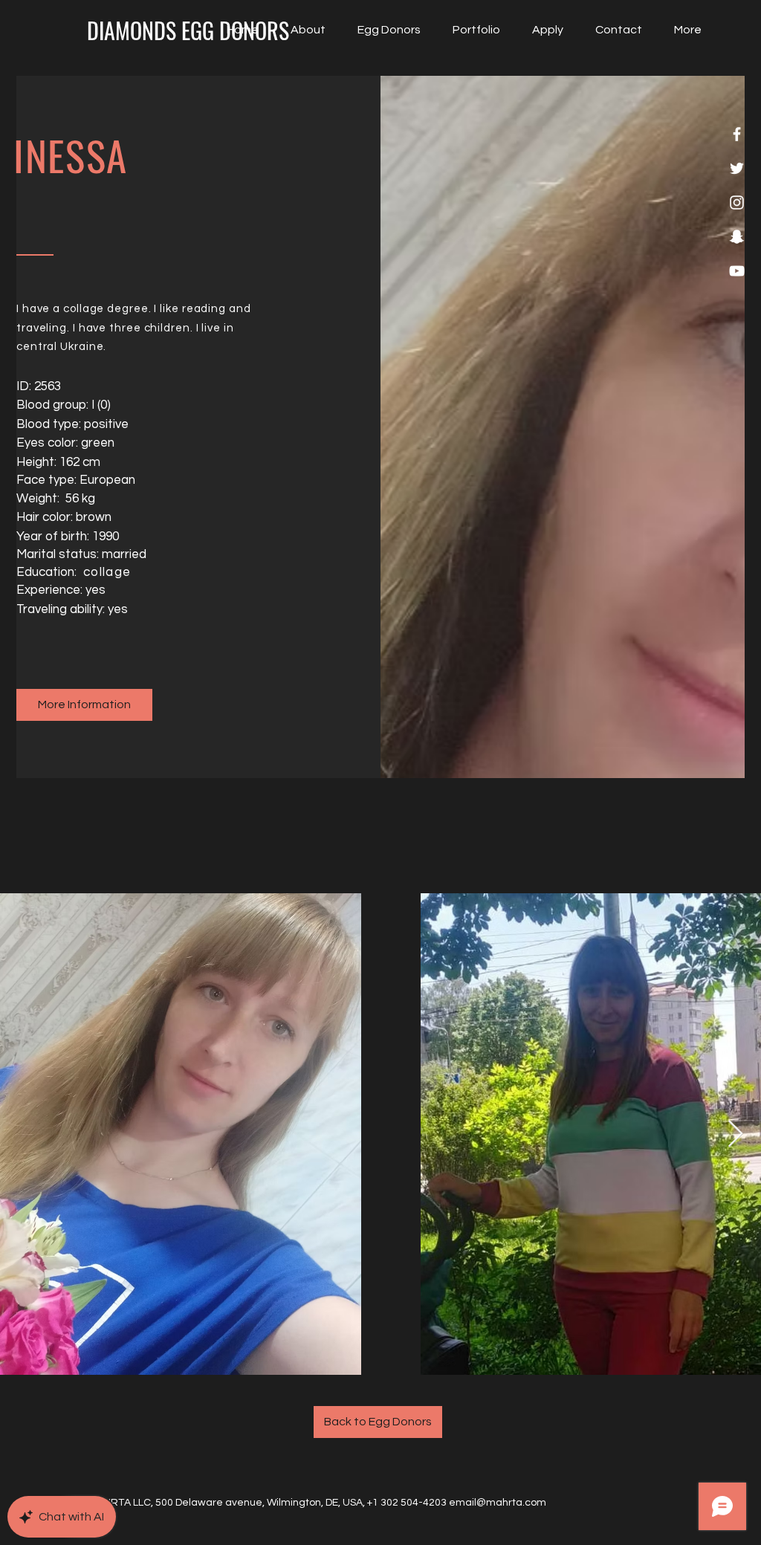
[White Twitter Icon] (737, 168)
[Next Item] (735, 1134)
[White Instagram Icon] (737, 202)
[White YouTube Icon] (737, 271)
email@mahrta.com (497, 1502)
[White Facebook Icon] (737, 134)
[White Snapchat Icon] (737, 236)
